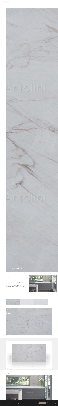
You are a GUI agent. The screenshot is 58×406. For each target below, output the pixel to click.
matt (27, 306)
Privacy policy (26, 402)
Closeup (7, 297)
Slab (7, 340)
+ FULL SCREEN (50, 297)
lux (7, 313)
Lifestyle (7, 373)
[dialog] (29, 403)
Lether (41, 306)
